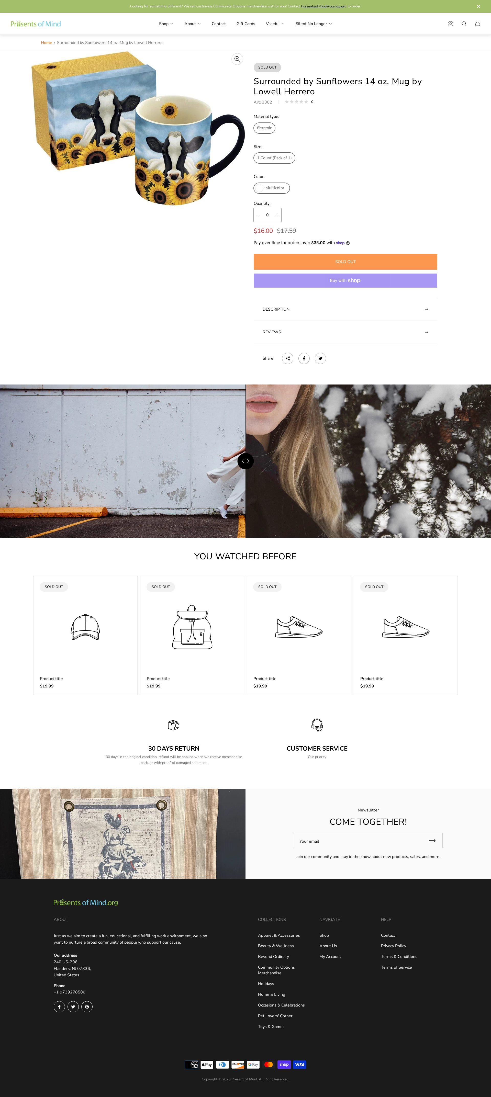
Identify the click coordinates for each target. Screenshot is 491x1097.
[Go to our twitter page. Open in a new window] (73, 1006)
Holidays (266, 984)
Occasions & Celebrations (281, 1005)
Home (46, 43)
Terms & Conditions (399, 956)
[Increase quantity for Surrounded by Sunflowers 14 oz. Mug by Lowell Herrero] (277, 215)
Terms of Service (396, 967)
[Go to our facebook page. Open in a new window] (59, 1006)
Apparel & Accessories (279, 935)
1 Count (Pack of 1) (274, 158)
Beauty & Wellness (276, 946)
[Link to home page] (86, 903)
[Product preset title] (85, 627)
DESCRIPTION (276, 309)
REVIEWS (272, 332)
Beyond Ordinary (273, 956)
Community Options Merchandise (276, 970)
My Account (330, 956)
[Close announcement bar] (478, 6)
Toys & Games (271, 1027)
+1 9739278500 (69, 992)
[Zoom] (237, 59)
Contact (388, 935)
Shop (324, 935)
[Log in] (450, 23)
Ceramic (264, 128)
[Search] (464, 23)
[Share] (287, 358)
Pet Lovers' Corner (275, 1016)
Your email (309, 841)
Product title (51, 678)
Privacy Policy (393, 946)
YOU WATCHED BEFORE (245, 556)
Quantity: (262, 203)
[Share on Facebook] (304, 358)
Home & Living (271, 994)
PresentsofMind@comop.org (324, 6)
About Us (328, 946)
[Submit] (434, 840)
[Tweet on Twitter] (320, 358)
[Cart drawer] (477, 23)
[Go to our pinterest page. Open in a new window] (87, 1006)
